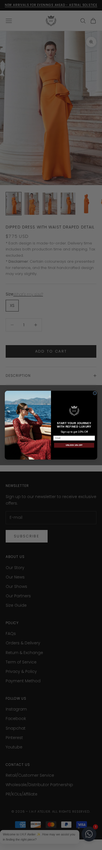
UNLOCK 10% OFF (74, 445)
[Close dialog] (94, 393)
